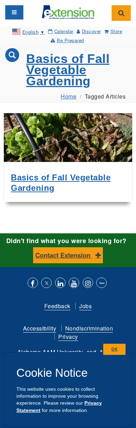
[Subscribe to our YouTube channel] (74, 284)
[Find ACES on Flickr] (101, 284)
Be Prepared (70, 40)
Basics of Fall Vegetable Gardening (67, 70)
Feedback (57, 306)
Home (68, 96)
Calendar (64, 31)
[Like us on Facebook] (33, 284)
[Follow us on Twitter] (46, 284)
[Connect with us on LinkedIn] (60, 284)
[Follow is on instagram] (88, 284)
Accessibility (39, 328)
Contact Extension (63, 255)
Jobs (85, 306)
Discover (91, 31)
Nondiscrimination (89, 328)
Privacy (68, 337)
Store (116, 31)
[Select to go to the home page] (68, 11)
